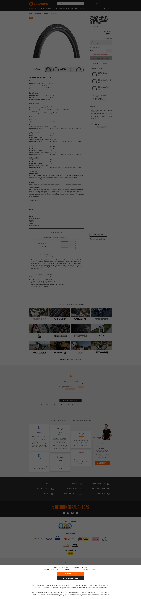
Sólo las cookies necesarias (70, 578)
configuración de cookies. (85, 569)
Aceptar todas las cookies (69, 574)
